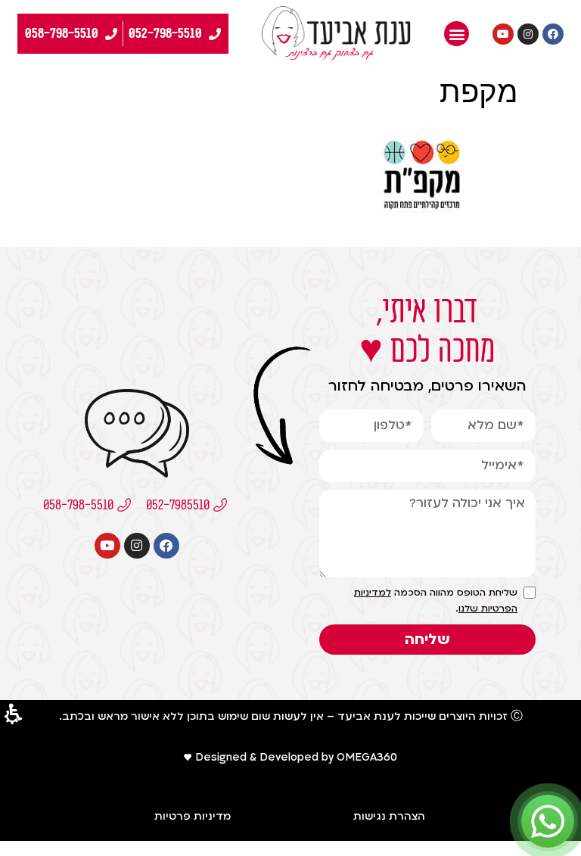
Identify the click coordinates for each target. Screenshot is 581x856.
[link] (336, 33)
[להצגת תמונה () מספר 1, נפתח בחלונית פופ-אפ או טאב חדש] (421, 227)
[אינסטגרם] (528, 34)
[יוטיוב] (503, 34)
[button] (456, 33)
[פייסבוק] (553, 34)
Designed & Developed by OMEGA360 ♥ (290, 757)
